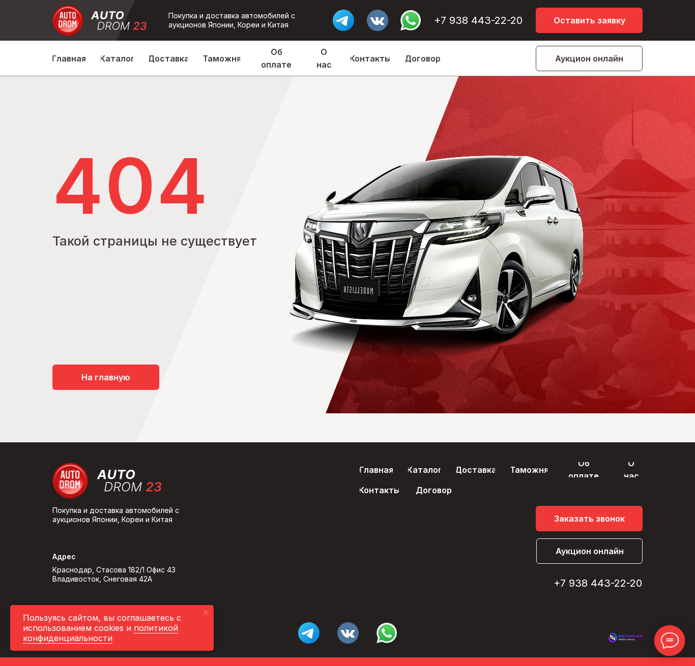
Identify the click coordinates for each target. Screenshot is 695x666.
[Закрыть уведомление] (206, 613)
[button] (589, 20)
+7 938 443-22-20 (478, 20)
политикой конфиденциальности (100, 633)
